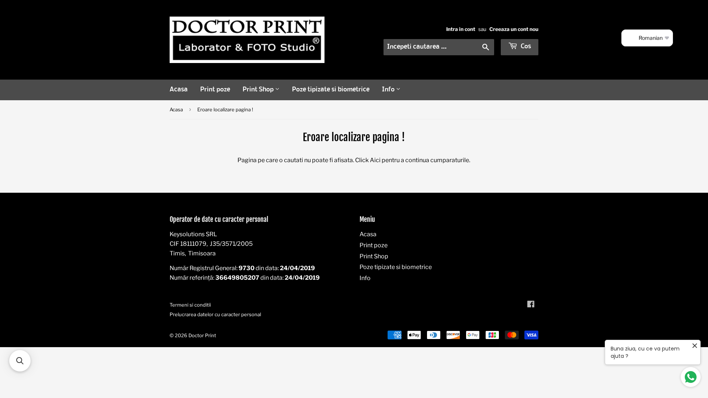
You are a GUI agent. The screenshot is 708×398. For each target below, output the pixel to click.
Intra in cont (460, 29)
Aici (375, 160)
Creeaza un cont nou (513, 29)
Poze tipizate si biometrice (330, 89)
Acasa (179, 89)
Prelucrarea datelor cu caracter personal (215, 314)
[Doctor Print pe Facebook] (531, 304)
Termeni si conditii (190, 305)
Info (389, 89)
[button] (20, 360)
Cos (525, 46)
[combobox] (439, 47)
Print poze (215, 89)
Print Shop (259, 89)
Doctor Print (202, 335)
